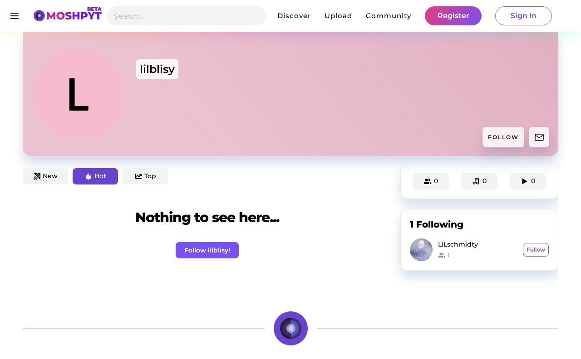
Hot (100, 176)
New (50, 176)
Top (150, 176)
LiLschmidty (458, 244)
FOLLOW (503, 137)
